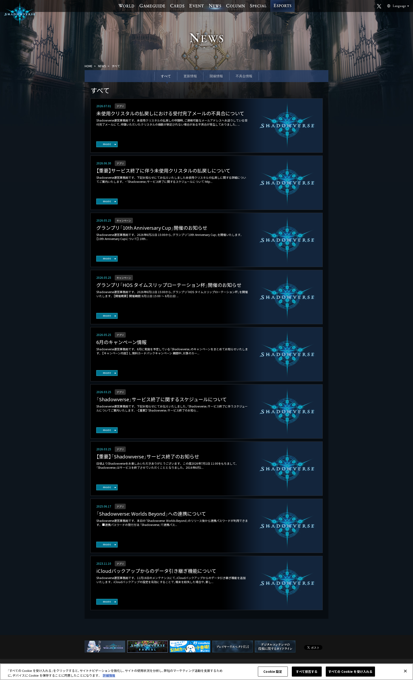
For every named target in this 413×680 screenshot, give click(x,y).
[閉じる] (405, 671)
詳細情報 (109, 675)
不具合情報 (244, 76)
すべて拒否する (306, 671)
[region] (206, 671)
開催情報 (216, 76)
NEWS (102, 66)
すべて (166, 76)
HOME (88, 66)
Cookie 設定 (272, 671)
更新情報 (190, 76)
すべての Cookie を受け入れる (350, 671)
